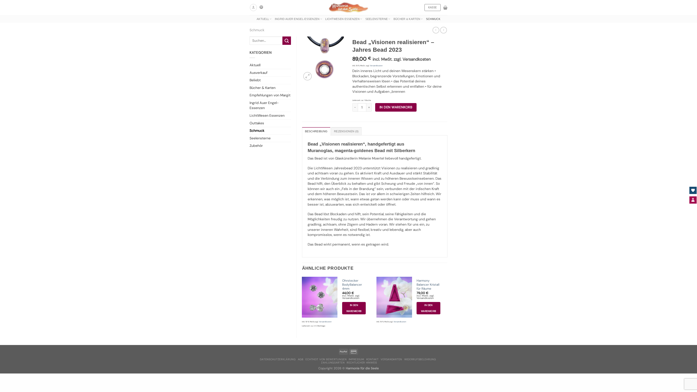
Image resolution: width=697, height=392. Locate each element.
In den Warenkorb (396, 107)
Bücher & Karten (407, 19)
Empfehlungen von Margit (270, 95)
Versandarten (391, 359)
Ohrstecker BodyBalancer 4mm (352, 285)
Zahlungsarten (333, 362)
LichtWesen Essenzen (342, 19)
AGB (300, 359)
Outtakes (257, 123)
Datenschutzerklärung (278, 359)
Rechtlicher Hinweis (362, 362)
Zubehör (256, 145)
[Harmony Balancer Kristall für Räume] (394, 297)
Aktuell (263, 19)
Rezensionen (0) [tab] (346, 131)
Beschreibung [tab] (316, 131)
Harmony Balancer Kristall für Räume (428, 285)
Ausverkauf (258, 72)
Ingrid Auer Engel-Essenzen (297, 19)
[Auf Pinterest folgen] (261, 7)
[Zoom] (307, 76)
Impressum (356, 359)
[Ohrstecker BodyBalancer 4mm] (319, 297)
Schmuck (433, 19)
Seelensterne (376, 19)
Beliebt (255, 80)
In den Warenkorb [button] (354, 308)
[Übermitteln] (286, 40)
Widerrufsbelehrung (420, 359)
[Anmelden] (253, 7)
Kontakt (372, 359)
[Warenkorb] (445, 8)
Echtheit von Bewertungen (326, 359)
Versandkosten (376, 65)
